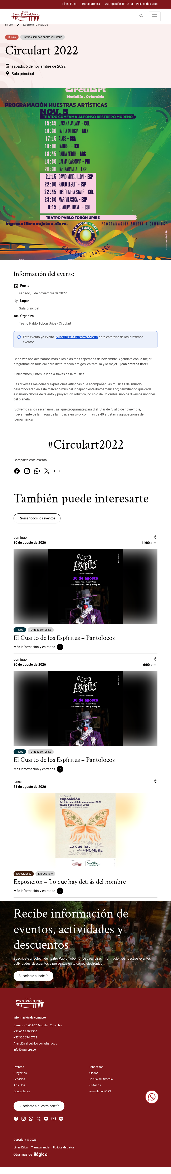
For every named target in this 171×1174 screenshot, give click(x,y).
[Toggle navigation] (155, 16)
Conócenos (96, 1067)
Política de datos (146, 3)
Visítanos (95, 1085)
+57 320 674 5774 (25, 1037)
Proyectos (20, 1073)
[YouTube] (53, 1118)
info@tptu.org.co (25, 1049)
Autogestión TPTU (119, 4)
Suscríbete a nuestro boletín (77, 337)
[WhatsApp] (37, 471)
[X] (47, 471)
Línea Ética (69, 3)
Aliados (93, 1073)
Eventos (19, 1067)
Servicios (19, 1079)
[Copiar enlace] (57, 471)
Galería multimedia (101, 1079)
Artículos (19, 1085)
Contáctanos (22, 1091)
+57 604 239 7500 (25, 1031)
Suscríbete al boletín (33, 976)
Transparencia (91, 3)
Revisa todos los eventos (37, 518)
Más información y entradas (34, 647)
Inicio (9, 24)
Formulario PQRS (100, 1091)
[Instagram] (27, 471)
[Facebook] (17, 471)
